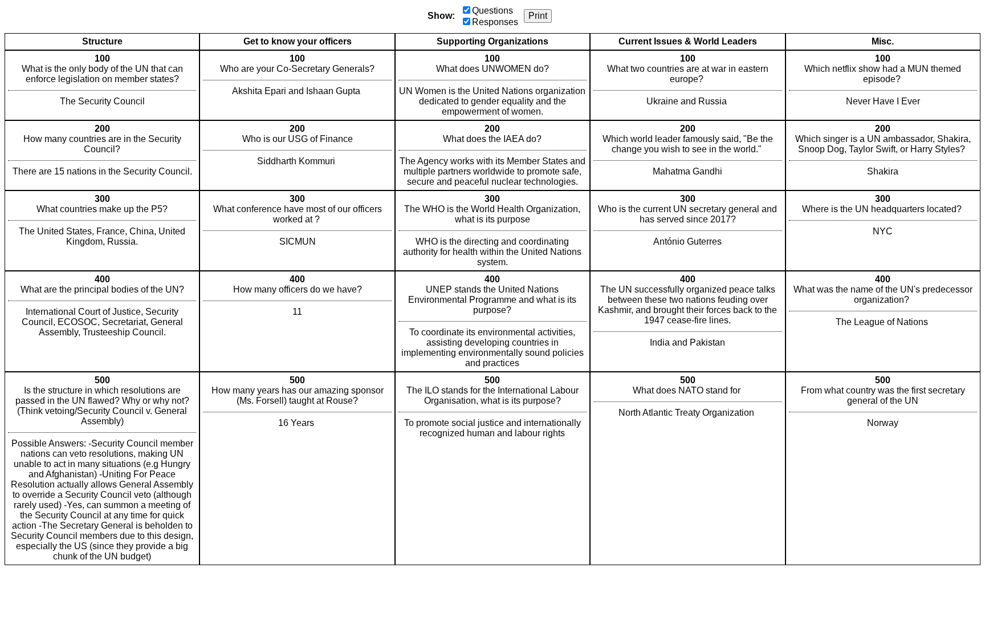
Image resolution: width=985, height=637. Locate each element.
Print (537, 16)
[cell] (102, 85)
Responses (495, 22)
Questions (492, 10)
